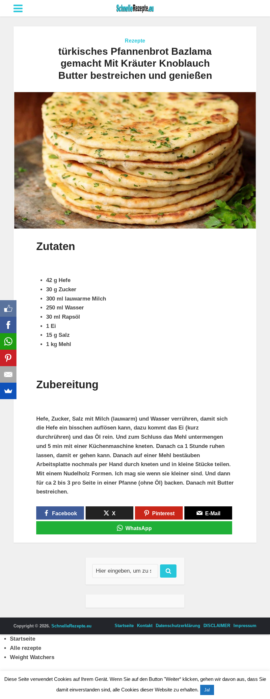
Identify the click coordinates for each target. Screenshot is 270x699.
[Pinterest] (8, 358)
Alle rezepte (25, 648)
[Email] (8, 374)
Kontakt (144, 625)
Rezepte (135, 41)
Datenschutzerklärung (178, 625)
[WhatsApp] (8, 341)
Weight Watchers (32, 657)
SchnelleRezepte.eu (71, 625)
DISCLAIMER (216, 625)
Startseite (124, 625)
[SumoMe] (8, 391)
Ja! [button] (207, 689)
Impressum (244, 625)
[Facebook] (8, 325)
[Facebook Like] (8, 308)
